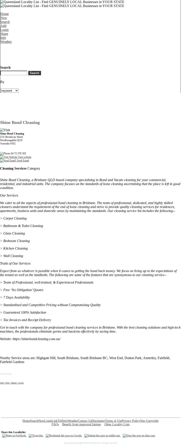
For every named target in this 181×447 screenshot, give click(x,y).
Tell (60, 420)
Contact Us (85, 420)
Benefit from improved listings (81, 424)
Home (4, 14)
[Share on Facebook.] (14, 435)
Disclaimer (98, 420)
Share (4, 34)
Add (3, 26)
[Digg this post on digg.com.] (139, 435)
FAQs (55, 424)
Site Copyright (149, 420)
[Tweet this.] (36, 435)
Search (5, 22)
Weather (6, 42)
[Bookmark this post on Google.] (64, 435)
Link (55, 420)
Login (4, 30)
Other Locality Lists (117, 424)
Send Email (22, 160)
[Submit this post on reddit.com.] (102, 435)
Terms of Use (113, 420)
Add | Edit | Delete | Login (12, 383)
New (3, 18)
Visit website (24, 157)
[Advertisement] (80, 54)
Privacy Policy (131, 420)
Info (3, 38)
